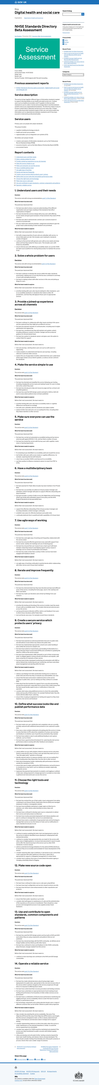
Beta (39, 36)
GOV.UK (43, 1071)
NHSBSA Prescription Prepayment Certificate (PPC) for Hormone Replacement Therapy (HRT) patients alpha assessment (49, 1049)
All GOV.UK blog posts (32, 1071)
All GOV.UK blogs (20, 1071)
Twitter (66, 40)
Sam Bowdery (18, 36)
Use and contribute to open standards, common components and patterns (38, 183)
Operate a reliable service (24, 185)
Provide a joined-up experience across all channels (31, 161)
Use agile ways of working (23, 170)
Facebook (31, 1059)
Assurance (34, 36)
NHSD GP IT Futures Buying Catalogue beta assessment (26, 1047)
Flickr (65, 44)
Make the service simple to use (25, 163)
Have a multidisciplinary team (25, 168)
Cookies (32, 1073)
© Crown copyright (78, 1080)
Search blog (67, 11)
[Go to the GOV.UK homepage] (20, 2)
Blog (17, 9)
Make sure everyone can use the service (28, 166)
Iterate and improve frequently (25, 172)
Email (44, 1059)
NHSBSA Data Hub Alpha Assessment (73, 51)
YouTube (66, 42)
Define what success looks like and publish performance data (34, 176)
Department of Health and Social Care (33, 18)
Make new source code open (24, 181)
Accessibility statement (22, 1073)
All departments (52, 1071)
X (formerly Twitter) (21, 1059)
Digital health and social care (37, 12)
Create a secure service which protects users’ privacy (32, 174)
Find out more (66, 32)
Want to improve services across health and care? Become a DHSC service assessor (73, 55)
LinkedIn (38, 1059)
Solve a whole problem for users (25, 159)
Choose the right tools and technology (27, 179)
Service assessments (46, 36)
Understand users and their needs (26, 157)
